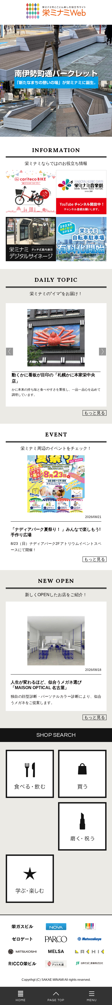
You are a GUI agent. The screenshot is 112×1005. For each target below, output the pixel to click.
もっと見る (94, 413)
